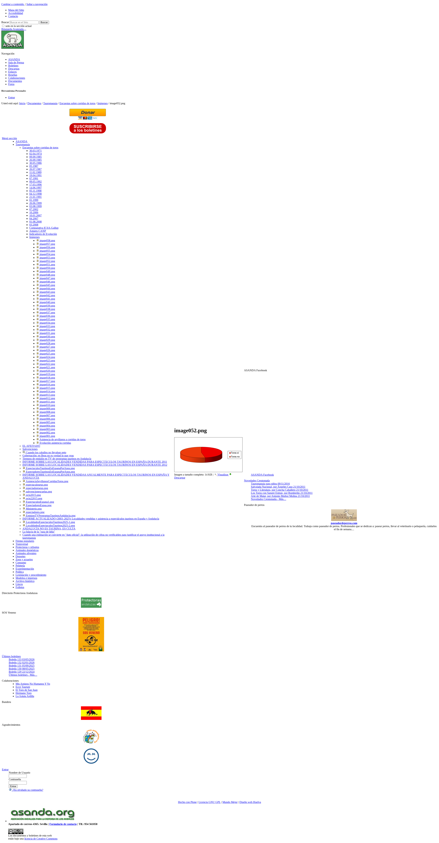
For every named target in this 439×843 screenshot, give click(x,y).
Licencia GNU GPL (210, 802)
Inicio (22, 103)
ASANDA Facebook (262, 474)
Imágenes (102, 103)
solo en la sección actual (18, 26)
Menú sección (9, 138)
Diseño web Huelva (250, 802)
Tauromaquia (50, 103)
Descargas (13, 68)
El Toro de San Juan (27, 689)
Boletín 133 (21, 659)
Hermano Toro (24, 693)
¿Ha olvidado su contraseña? (27, 789)
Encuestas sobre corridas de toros (77, 103)
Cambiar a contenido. (13, 4)
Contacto (13, 16)
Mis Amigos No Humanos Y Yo (33, 683)
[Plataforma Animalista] (91, 743)
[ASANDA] (12, 47)
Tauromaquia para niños (270, 483)
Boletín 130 (21, 668)
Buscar (5, 22)
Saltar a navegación (37, 4)
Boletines (13, 65)
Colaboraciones (16, 77)
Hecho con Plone (187, 802)
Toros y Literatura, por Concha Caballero (279, 489)
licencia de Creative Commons (40, 838)
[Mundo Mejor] (91, 763)
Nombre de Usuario (19, 772)
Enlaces (12, 71)
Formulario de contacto (63, 824)
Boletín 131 (21, 665)
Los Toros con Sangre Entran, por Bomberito (282, 492)
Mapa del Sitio (16, 10)
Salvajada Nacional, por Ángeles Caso (278, 486)
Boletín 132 (21, 662)
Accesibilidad (15, 13)
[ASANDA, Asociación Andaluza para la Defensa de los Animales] (42, 821)
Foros (11, 84)
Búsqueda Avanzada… (13, 29)
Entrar (11, 97)
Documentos (15, 81)
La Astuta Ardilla (25, 696)
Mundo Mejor (230, 802)
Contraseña (15, 779)
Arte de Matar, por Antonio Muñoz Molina (280, 496)
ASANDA (14, 59)
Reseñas (12, 74)
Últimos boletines (11, 656)
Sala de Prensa (16, 62)
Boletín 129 (21, 671)
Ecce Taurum (23, 686)
